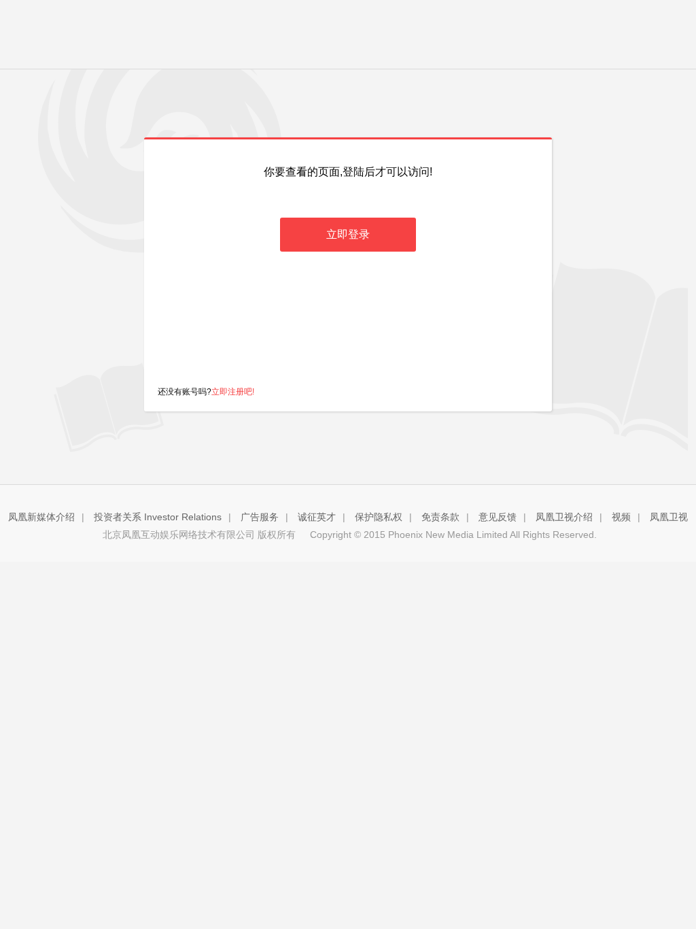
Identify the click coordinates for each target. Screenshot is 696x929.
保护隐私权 (378, 516)
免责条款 (440, 516)
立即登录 (348, 234)
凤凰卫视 (669, 516)
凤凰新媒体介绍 (41, 516)
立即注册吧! (232, 391)
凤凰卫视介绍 (564, 516)
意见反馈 (497, 516)
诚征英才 (317, 516)
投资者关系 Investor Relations (158, 516)
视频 (621, 516)
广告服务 (260, 516)
